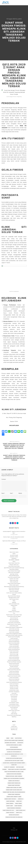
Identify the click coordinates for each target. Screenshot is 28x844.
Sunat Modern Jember (14, 702)
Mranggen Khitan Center (14, 597)
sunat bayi (19, 801)
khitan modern (14, 747)
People (14, 608)
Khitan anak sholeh (14, 580)
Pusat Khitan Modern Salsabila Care (14, 771)
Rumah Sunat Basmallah (14, 643)
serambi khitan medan (14, 690)
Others (14, 607)
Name (3, 493)
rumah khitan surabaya (14, 632)
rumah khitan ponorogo (14, 628)
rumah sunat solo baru (14, 680)
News (14, 600)
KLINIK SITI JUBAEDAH (14, 409)
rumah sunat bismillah (14, 646)
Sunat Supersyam (14, 707)
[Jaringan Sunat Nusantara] (5, 2)
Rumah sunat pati (14, 666)
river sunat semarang (14, 621)
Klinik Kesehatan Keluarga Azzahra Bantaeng (14, 586)
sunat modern (18, 805)
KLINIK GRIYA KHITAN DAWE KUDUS (14, 758)
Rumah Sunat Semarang (14, 674)
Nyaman (4, 769)
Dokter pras (18, 738)
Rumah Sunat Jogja (14, 654)
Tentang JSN (14, 830)
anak (12, 738)
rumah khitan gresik (14, 625)
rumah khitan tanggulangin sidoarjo (14, 633)
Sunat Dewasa (14, 696)
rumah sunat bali (14, 638)
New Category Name (14, 599)
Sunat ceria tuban (14, 694)
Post (14, 613)
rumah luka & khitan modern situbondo (14, 635)
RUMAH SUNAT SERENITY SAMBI (14, 796)
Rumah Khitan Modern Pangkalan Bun (14, 627)
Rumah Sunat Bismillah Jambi (14, 787)
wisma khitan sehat (14, 814)
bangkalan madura (14, 556)
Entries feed (14, 726)
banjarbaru (14, 558)
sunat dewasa (9, 803)
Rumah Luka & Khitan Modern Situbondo (14, 778)
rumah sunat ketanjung (14, 657)
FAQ (14, 828)
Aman (7, 738)
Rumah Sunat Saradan (14, 672)
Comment (4, 479)
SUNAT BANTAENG (10, 801)
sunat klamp (9, 805)
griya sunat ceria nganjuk (14, 572)
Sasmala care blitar (14, 688)
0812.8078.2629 (14, 425)
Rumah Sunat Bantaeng (14, 641)
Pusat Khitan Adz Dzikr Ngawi (14, 616)
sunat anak (14, 693)
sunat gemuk (18, 803)
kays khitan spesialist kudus (14, 577)
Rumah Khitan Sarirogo (14, 630)
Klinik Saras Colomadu (14, 589)
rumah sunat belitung (14, 644)
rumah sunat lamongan (14, 658)
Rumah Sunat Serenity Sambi (14, 676)
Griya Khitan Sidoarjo (14, 569)
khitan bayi (20, 742)
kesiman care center (14, 578)
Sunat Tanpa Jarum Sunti (14, 710)
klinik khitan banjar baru (14, 588)
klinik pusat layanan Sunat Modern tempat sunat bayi (14, 763)
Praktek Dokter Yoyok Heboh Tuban (14, 614)
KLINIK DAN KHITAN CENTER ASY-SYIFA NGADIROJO (14, 755)
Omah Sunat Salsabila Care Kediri (17, 769)
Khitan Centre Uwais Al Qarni (14, 583)
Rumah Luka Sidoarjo (14, 780)
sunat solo (19, 812)
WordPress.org (14, 729)
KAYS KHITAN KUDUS (14, 575)
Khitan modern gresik (14, 585)
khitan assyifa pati (14, 581)
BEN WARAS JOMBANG (14, 559)
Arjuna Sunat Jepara (14, 552)
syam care (14, 712)
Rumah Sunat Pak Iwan (14, 663)
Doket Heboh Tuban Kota (14, 563)
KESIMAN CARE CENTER (10, 742)
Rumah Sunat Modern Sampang (14, 661)
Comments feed (14, 728)
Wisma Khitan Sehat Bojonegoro (14, 715)
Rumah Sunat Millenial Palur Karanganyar (14, 792)
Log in (14, 724)
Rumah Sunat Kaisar (14, 655)
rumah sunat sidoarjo (14, 677)
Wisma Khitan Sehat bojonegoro (14, 817)
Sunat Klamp (14, 699)
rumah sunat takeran (14, 683)
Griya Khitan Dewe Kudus (14, 566)
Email (11, 493)
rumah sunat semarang (14, 794)
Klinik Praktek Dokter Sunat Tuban (14, 760)
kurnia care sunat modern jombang (14, 592)
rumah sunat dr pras (14, 652)
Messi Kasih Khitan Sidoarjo (14, 596)
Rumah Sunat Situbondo (14, 679)
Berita (14, 561)
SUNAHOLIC (20, 798)
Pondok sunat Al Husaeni (14, 611)
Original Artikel (14, 605)
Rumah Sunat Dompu (14, 650)
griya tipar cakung (14, 574)
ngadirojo (14, 602)
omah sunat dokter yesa (14, 603)
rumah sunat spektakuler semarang (14, 682)
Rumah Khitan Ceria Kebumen (14, 773)
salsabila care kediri (14, 687)
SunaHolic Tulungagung (14, 691)
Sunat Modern (14, 701)
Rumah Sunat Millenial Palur (14, 660)
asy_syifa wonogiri (14, 555)
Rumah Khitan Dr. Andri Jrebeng (14, 624)
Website (20, 493)
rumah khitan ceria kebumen (14, 622)
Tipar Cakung (14, 713)
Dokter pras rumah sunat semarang (14, 740)
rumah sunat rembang (14, 671)
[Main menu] (25, 3)
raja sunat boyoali (14, 618)
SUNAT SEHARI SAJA (20, 810)
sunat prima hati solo (8, 810)
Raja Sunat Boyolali (14, 619)
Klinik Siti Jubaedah (14, 591)
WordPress (14, 716)
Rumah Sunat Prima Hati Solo (14, 669)
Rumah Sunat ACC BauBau (14, 636)
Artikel (14, 553)
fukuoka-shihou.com (14, 564)
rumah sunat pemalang (14, 668)
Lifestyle (14, 594)
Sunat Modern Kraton (14, 704)
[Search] (22, 3)
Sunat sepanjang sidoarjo (14, 705)
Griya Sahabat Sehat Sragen (14, 570)
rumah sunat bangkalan (14, 639)
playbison (14, 610)
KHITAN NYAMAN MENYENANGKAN (14, 749)
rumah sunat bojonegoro (14, 647)
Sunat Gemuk (14, 698)
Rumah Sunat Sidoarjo (10, 798)
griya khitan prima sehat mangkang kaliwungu (14, 567)
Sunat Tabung (14, 708)
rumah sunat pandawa (14, 665)
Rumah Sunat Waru (14, 685)
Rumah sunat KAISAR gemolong (14, 789)
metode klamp (20, 767)
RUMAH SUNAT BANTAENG (14, 785)
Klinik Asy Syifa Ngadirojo (14, 751)
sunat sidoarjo (10, 812)
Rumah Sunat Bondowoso (14, 649)
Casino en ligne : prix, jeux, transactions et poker (13, 536)
